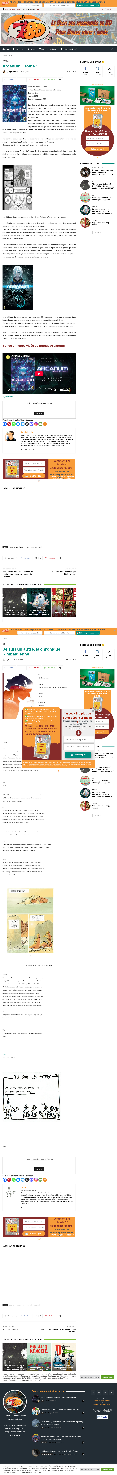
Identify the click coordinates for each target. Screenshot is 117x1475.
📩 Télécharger (78, 754)
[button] (78, 728)
